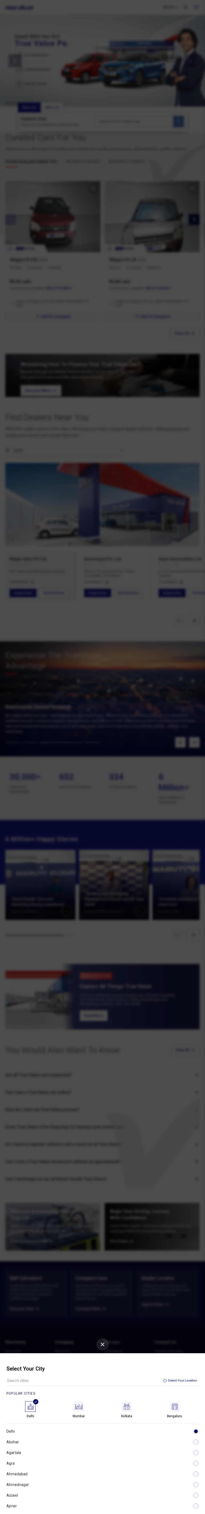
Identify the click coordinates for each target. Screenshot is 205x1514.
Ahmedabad (16, 1474)
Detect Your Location (182, 1380)
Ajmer (11, 1506)
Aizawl (12, 1495)
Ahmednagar (17, 1485)
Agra (10, 1463)
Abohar (12, 1442)
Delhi (10, 1431)
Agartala (13, 1453)
